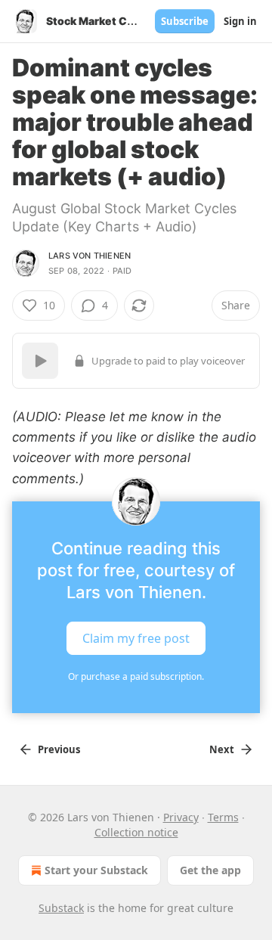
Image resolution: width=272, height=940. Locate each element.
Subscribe (185, 21)
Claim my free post (136, 637)
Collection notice (136, 832)
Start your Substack (96, 870)
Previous (59, 749)
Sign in (240, 21)
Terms (223, 817)
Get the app (210, 870)
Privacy (181, 817)
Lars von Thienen (89, 255)
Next (221, 749)
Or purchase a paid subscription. (136, 676)
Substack (61, 908)
